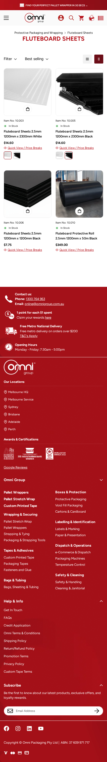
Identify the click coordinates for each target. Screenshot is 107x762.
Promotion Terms (16, 656)
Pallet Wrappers (16, 492)
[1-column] (87, 59)
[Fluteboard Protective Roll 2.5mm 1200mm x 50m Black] (79, 194)
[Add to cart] (27, 109)
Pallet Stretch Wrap (19, 499)
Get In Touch (13, 610)
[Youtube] (41, 728)
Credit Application (17, 625)
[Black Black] (17, 155)
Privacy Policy (14, 664)
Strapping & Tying (17, 534)
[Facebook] (6, 728)
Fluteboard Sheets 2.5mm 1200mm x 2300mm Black (74, 134)
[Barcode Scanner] (99, 18)
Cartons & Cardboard (70, 511)
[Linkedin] (29, 728)
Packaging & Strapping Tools (24, 540)
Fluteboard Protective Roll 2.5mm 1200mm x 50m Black (76, 236)
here (48, 317)
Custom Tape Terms (18, 671)
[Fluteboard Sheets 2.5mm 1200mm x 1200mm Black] (28, 194)
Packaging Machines (70, 558)
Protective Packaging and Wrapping (38, 32)
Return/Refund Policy (19, 648)
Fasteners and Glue (17, 570)
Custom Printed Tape (20, 506)
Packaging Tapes (16, 563)
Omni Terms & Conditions (22, 633)
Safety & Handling (68, 582)
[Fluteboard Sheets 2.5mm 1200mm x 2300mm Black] (79, 92)
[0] (81, 18)
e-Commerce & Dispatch (73, 552)
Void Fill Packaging (69, 505)
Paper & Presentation (70, 535)
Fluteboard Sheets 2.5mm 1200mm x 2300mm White (23, 134)
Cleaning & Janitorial (70, 588)
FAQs (8, 618)
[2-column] (98, 59)
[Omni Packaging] (35, 18)
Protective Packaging (70, 499)
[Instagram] (18, 728)
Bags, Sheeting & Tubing (21, 587)
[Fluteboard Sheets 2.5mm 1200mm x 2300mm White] (28, 92)
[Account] (60, 17)
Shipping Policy (15, 641)
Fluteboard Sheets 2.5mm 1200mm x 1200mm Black (22, 236)
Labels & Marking (67, 529)
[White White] (8, 155)
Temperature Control (70, 564)
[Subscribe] (96, 711)
